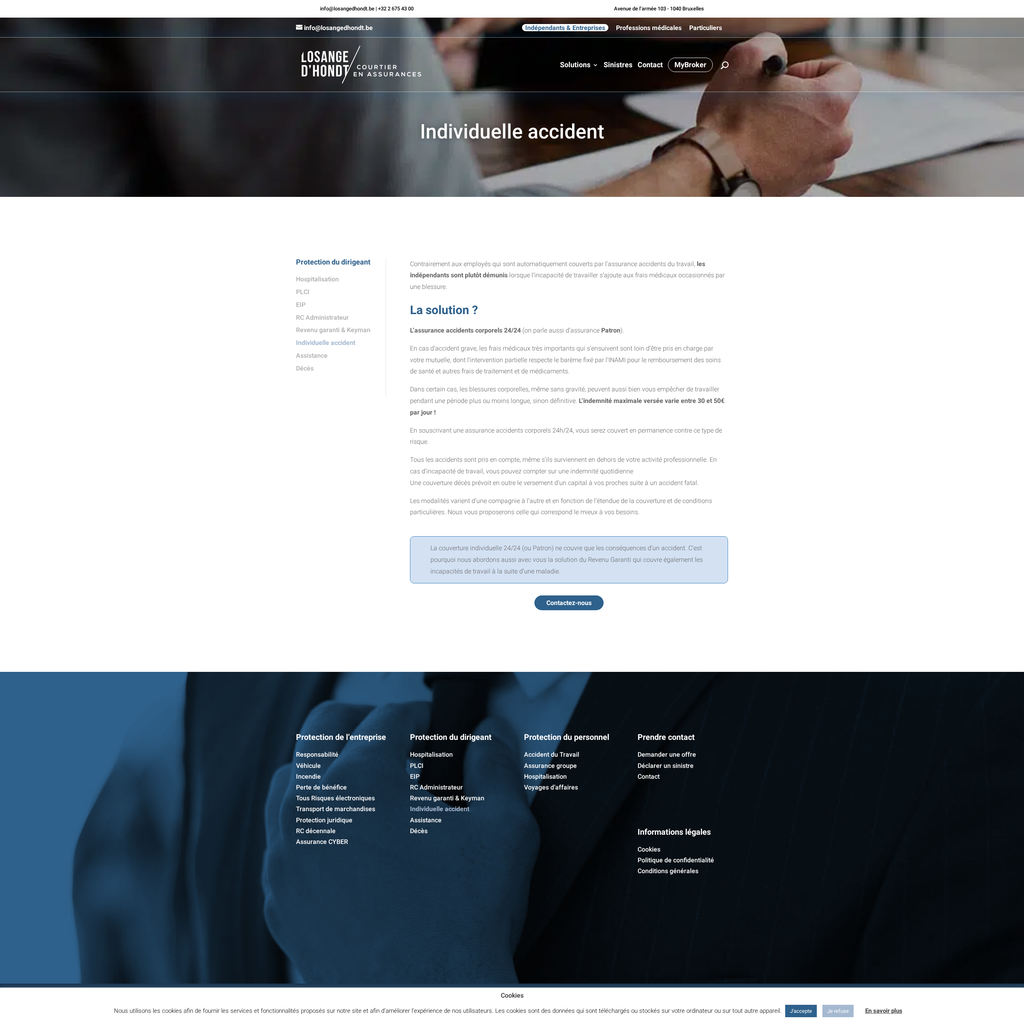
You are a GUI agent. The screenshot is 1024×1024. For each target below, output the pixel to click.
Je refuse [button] (838, 1011)
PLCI (303, 292)
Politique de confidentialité (676, 860)
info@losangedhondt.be (347, 9)
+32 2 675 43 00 (396, 9)
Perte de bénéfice (321, 787)
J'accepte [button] (801, 1011)
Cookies (649, 849)
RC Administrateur (322, 317)
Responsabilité (317, 754)
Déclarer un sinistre (666, 766)
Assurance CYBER (322, 842)
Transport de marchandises (335, 809)
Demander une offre (667, 754)
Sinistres (618, 65)
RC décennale (316, 831)
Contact (650, 65)
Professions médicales (649, 28)
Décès (305, 368)
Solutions (575, 65)
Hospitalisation (317, 279)
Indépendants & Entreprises (565, 27)
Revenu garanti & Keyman (333, 330)
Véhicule (308, 766)
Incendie (308, 776)
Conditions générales (668, 871)
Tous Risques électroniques (335, 798)
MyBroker (690, 64)
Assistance (312, 355)
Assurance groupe (550, 766)
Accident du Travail (551, 754)
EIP (301, 305)
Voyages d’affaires (551, 787)
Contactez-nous (569, 603)
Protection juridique (324, 820)
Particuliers (705, 28)
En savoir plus (883, 1010)
